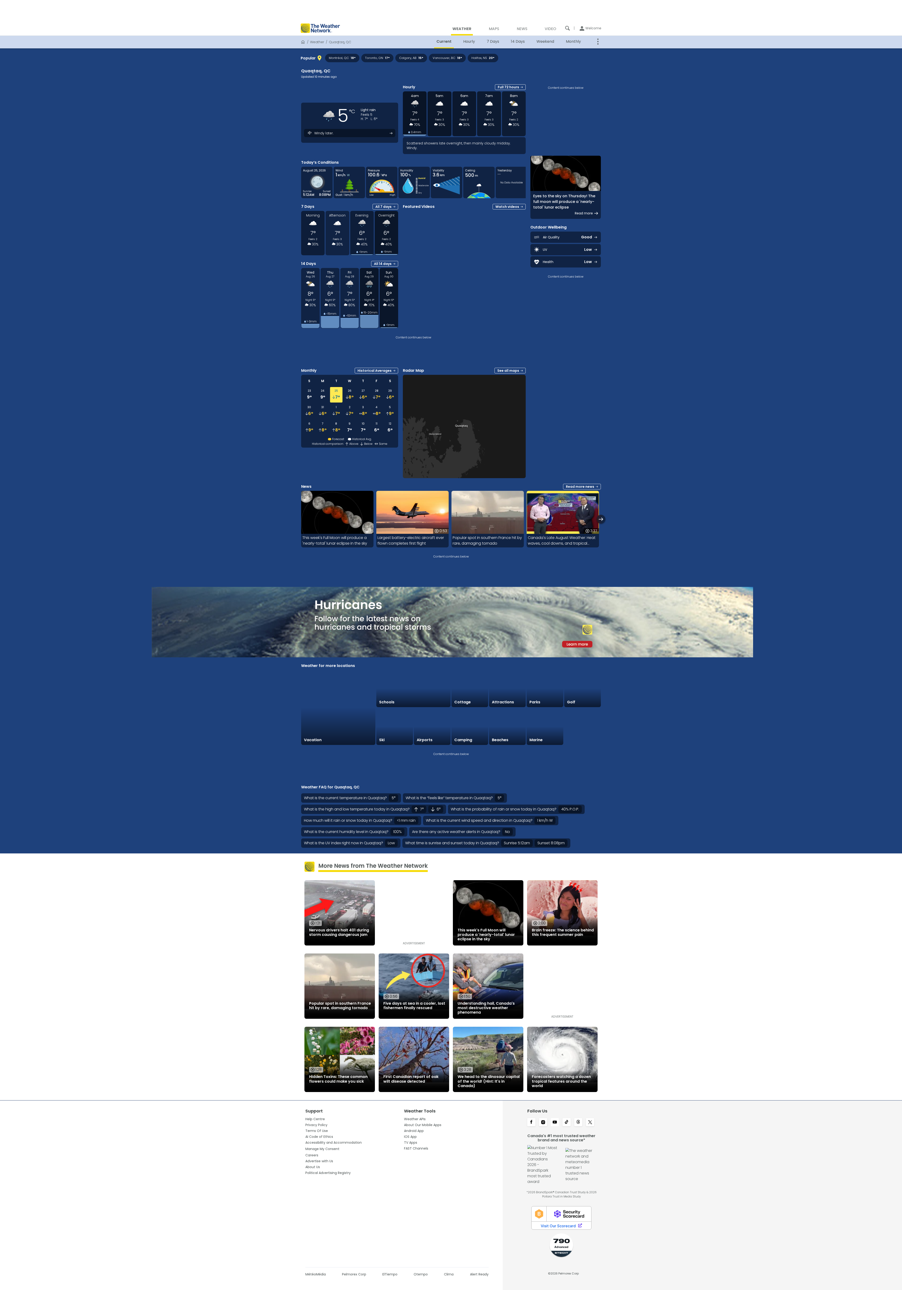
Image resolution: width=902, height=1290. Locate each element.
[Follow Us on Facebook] (531, 1122)
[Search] (567, 28)
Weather (317, 42)
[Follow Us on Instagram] (543, 1122)
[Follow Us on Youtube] (555, 1122)
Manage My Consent (322, 1149)
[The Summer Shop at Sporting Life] (582, 726)
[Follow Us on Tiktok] (566, 1122)
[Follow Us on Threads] (578, 1122)
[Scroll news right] (601, 519)
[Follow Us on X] (590, 1122)
